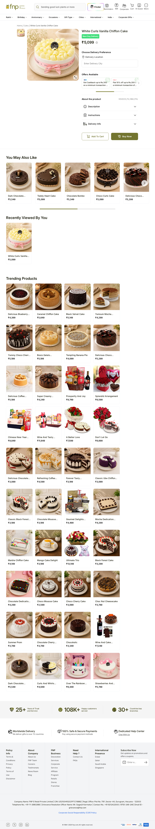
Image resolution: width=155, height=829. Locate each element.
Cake (27, 25)
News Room (33, 771)
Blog (30, 775)
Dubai (97, 757)
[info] (96, 42)
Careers (31, 764)
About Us (32, 757)
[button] (9, 17)
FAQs (75, 760)
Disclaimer (10, 778)
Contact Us (77, 757)
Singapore (99, 768)
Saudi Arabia (100, 764)
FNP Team (32, 760)
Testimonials (33, 768)
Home (20, 25)
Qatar (97, 760)
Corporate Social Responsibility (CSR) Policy (78, 813)
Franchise (55, 786)
